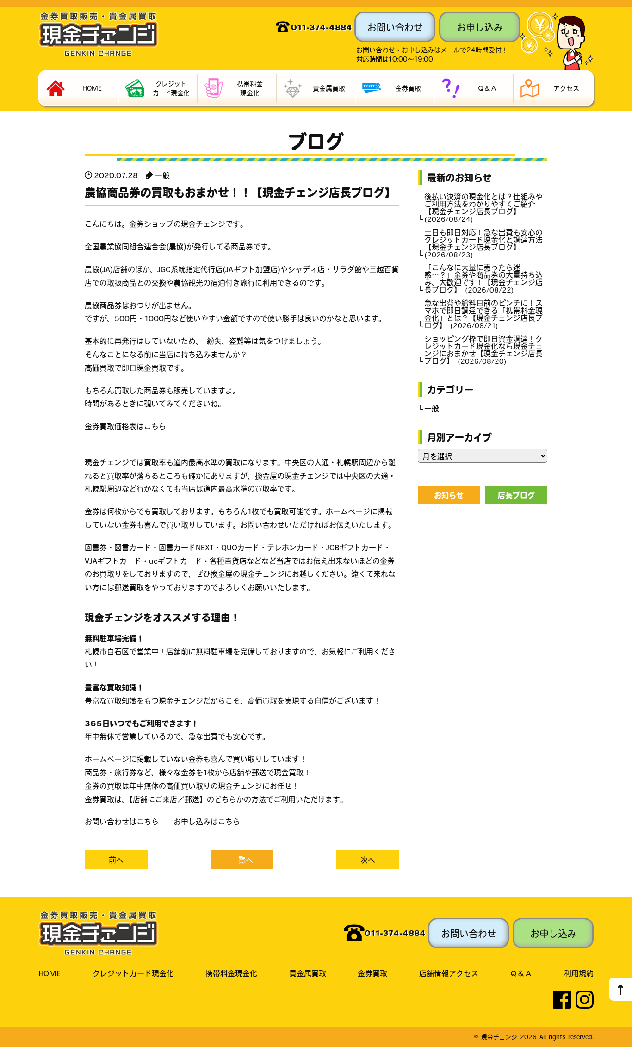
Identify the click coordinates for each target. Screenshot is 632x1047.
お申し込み (480, 26)
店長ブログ (516, 495)
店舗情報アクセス (448, 973)
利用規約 (579, 973)
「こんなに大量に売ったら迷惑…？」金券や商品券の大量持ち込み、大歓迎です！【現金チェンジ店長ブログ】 (483, 278)
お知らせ (449, 495)
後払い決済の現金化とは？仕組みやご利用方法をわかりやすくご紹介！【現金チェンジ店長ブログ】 (483, 207)
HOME (49, 973)
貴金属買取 (307, 973)
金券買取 (372, 973)
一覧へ (242, 859)
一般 (162, 175)
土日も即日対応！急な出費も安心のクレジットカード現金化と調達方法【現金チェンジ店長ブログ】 (483, 243)
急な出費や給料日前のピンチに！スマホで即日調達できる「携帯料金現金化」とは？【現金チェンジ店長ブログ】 (483, 314)
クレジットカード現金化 (133, 973)
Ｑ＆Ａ (521, 973)
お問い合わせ (395, 26)
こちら (155, 426)
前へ (116, 859)
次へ (367, 859)
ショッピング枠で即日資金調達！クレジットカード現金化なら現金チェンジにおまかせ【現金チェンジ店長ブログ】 (483, 349)
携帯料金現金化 (231, 973)
